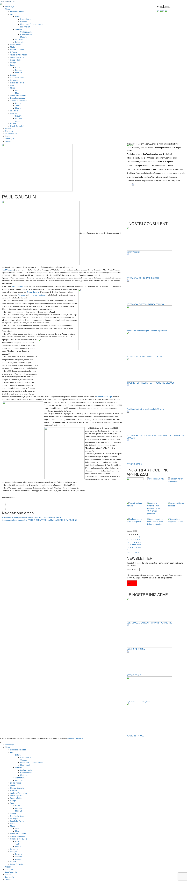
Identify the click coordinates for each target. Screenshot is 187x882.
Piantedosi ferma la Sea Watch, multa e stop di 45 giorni (149, 154)
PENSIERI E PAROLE (135, 735)
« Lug (129, 552)
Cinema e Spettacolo (18, 100)
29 (138, 547)
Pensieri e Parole (17, 82)
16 (140, 542)
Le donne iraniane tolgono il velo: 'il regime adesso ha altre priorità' (154, 180)
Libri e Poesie (15, 44)
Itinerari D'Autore (17, 49)
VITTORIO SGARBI (134, 464)
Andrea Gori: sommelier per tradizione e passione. (147, 330)
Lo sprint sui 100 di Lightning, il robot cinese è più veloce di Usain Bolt (155, 169)
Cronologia (9, 138)
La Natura (14, 110)
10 (128, 542)
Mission (8, 128)
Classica (23, 21)
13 (134, 542)
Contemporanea (26, 34)
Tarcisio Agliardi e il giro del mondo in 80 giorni (145, 409)
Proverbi (18, 115)
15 (138, 542)
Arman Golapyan (133, 251)
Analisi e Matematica (18, 54)
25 (130, 547)
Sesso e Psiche (16, 60)
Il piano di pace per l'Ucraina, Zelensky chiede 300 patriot (150, 165)
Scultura (18, 29)
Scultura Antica (26, 32)
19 (132, 544)
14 (136, 542)
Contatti (8, 141)
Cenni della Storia (17, 77)
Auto (17, 90)
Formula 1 (19, 70)
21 (136, 544)
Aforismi (18, 118)
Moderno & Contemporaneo (31, 24)
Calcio (17, 67)
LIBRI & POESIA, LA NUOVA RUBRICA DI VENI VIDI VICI (149, 622)
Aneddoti (18, 121)
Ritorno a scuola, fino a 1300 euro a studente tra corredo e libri (152, 157)
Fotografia (19, 42)
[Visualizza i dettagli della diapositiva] (149, 200)
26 (132, 547)
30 (140, 547)
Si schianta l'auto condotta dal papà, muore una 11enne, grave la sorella (156, 173)
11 (130, 542)
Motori (12, 88)
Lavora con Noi (11, 133)
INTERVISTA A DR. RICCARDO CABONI (143, 278)
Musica (18, 108)
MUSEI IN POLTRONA (136, 649)
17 (128, 544)
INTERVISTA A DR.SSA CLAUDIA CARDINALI (145, 356)
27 (134, 547)
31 (128, 549)
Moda (12, 47)
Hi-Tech (13, 123)
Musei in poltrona (17, 57)
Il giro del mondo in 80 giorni (138, 701)
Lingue (8, 136)
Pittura (17, 16)
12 (132, 542)
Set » (137, 552)
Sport (12, 65)
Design (13, 62)
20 (134, 544)
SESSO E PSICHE (134, 675)
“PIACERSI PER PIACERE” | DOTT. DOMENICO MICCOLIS (150, 383)
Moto (17, 93)
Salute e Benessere (18, 95)
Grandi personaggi (17, 98)
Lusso (12, 85)
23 (140, 544)
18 (130, 544)
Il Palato (13, 52)
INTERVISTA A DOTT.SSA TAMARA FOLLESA (145, 304)
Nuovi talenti (25, 26)
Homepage (9, 6)
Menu (7, 9)
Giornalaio (9, 131)
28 (136, 547)
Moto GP (18, 72)
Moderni (23, 37)
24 (128, 547)
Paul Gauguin (18, 286)
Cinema (18, 103)
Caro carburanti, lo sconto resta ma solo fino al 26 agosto (150, 161)
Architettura (20, 39)
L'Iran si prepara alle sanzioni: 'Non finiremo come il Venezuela (152, 177)
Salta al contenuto (7, 1)
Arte (11, 14)
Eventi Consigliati (17, 126)
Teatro (17, 105)
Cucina (13, 75)
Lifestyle (13, 113)
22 (138, 544)
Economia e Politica (18, 11)
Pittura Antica (25, 19)
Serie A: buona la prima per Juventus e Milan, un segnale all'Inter (153, 143)
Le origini (14, 80)
